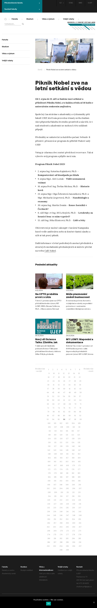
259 (67, 523)
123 (79, 435)
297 (80, 546)
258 (61, 523)
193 (67, 481)
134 (73, 442)
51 (48, 396)
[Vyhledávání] (23, 24)
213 (79, 492)
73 (53, 408)
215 (55, 496)
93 (48, 419)
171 (79, 465)
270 (61, 531)
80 (54, 412)
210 (61, 492)
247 (67, 515)
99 (81, 419)
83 (69, 412)
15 (79, 373)
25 (59, 381)
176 (73, 469)
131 (55, 442)
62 (69, 400)
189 (79, 477)
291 (80, 542)
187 (67, 477)
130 (49, 442)
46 (59, 392)
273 (79, 531)
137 (55, 446)
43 (80, 389)
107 (55, 427)
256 (48, 523)
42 (75, 389)
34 (69, 385)
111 (79, 427)
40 (64, 389)
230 (73, 504)
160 (49, 462)
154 (49, 458)
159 (79, 458)
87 (53, 416)
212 (73, 492)
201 (79, 485)
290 (73, 542)
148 (49, 454)
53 (58, 396)
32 (59, 385)
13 (69, 373)
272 (73, 531)
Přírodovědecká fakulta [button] (13, 3)
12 (64, 373)
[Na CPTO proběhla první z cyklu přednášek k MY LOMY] (49, 281)
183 (79, 473)
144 (61, 450)
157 (67, 458)
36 (80, 385)
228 (61, 504)
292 (48, 546)
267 (80, 527)
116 (73, 431)
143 (55, 450)
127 (67, 439)
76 (69, 408)
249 (80, 515)
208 (49, 492)
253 (67, 519)
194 (73, 481)
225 (79, 500)
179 (55, 473)
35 (75, 385)
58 (48, 400)
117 (78, 431)
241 (67, 512)
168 (61, 465)
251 (55, 519)
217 (67, 496)
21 (74, 377)
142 (49, 450)
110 (74, 427)
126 (61, 439)
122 (73, 435)
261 (80, 523)
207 (80, 488)
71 (80, 404)
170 (73, 465)
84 (75, 412)
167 (55, 465)
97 (70, 419)
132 (61, 442)
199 (67, 485)
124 (49, 439)
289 (67, 542)
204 (60, 488)
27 (69, 381)
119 (55, 435)
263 (54, 527)
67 (59, 404)
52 (53, 396)
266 (73, 527)
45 (53, 392)
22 (80, 377)
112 (50, 431)
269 (55, 531)
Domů (40, 70)
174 (61, 469)
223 (67, 500)
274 (48, 535)
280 (48, 538)
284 (73, 538)
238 (48, 512)
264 (60, 527)
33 (64, 385)
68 (64, 404)
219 (79, 496)
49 (75, 392)
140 (73, 446)
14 (74, 373)
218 (73, 496)
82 (64, 412)
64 (80, 400)
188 (73, 477)
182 (73, 473)
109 (67, 427)
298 (61, 550)
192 (61, 481)
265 (67, 527)
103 (67, 423)
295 (67, 546)
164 (73, 462)
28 (75, 381)
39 (59, 389)
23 (48, 381)
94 (53, 419)
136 (49, 446)
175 (67, 469)
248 (73, 515)
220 (48, 500)
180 (61, 473)
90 (70, 416)
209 (55, 492)
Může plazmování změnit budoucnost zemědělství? (78, 297)
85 (80, 412)
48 (70, 392)
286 (48, 542)
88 (59, 416)
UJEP (90, 3)
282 (61, 538)
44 (48, 392)
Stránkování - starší (88, 370)
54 (64, 396)
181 (67, 473)
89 (64, 416)
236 (73, 508)
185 (55, 477)
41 (69, 389)
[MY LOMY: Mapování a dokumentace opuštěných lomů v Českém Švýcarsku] (79, 326)
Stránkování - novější (40, 370)
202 (48, 488)
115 (67, 431)
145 (67, 450)
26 (64, 381)
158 (73, 458)
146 (73, 450)
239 (54, 512)
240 (61, 512)
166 (49, 465)
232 (48, 508)
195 (79, 481)
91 (75, 416)
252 (61, 519)
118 (49, 435)
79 (48, 412)
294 (60, 546)
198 (61, 485)
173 (55, 469)
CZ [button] (60, 3)
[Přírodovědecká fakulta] (5, 19)
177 (79, 469)
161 (55, 462)
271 (67, 531)
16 (49, 377)
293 (54, 546)
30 (48, 385)
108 (61, 427)
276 (61, 535)
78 (80, 408)
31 (53, 385)
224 (73, 500)
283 (67, 538)
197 (55, 485)
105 (79, 423)
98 (75, 419)
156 (61, 458)
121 (67, 435)
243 (79, 512)
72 (48, 408)
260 (73, 523)
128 (73, 439)
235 (67, 508)
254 (73, 519)
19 (64, 377)
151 (67, 454)
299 (67, 550)
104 (73, 423)
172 (49, 469)
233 (54, 508)
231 (80, 504)
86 (48, 416)
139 (67, 446)
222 (61, 500)
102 (61, 423)
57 (80, 396)
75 (64, 408)
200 (73, 485)
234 (61, 508)
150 (61, 454)
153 (79, 454)
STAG (71, 3)
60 (59, 400)
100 (49, 423)
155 (55, 458)
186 (61, 477)
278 (73, 535)
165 (79, 462)
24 (53, 381)
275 (55, 535)
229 (67, 504)
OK (48, 603)
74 (59, 408)
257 (55, 523)
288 (61, 542)
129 (79, 439)
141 (79, 446)
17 (54, 377)
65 (48, 404)
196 (48, 485)
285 (79, 538)
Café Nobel (50, 250)
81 (59, 412)
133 (67, 442)
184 (49, 477)
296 (73, 546)
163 (67, 462)
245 (54, 515)
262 (48, 527)
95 (59, 419)
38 (53, 389)
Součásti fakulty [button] (10, 9)
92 (80, 416)
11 (58, 373)
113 (55, 431)
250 (48, 519)
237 (79, 508)
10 (54, 373)
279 (79, 535)
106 (49, 427)
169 (67, 465)
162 (61, 462)
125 (55, 439)
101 (55, 423)
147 (79, 450)
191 (55, 481)
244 (48, 515)
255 (79, 519)
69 (70, 404)
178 (49, 473)
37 (48, 389)
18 (59, 377)
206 (73, 488)
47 (64, 392)
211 (68, 492)
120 (61, 435)
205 (67, 488)
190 (49, 481)
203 (54, 488)
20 (69, 377)
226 (48, 504)
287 (55, 542)
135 (79, 442)
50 (81, 392)
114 (61, 431)
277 (67, 535)
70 (75, 404)
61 (64, 400)
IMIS (80, 3)
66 (53, 404)
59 (53, 400)
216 (61, 496)
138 (61, 446)
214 (49, 496)
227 (55, 504)
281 (55, 538)
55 (69, 396)
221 (55, 500)
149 (55, 454)
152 (73, 454)
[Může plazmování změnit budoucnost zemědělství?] (79, 281)
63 (75, 400)
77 (75, 408)
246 (61, 515)
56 (75, 396)
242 (73, 512)
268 (48, 531)
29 (80, 381)
